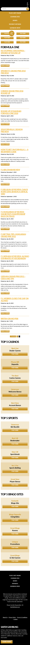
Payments (15, 583)
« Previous (13, 336)
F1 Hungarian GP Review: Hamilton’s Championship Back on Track (13, 214)
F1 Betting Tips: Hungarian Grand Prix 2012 (13, 235)
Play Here (15, 354)
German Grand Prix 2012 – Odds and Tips (13, 277)
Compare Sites (15, 17)
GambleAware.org (15, 607)
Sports (15, 20)
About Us (5, 617)
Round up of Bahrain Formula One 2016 (11, 112)
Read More (5, 65)
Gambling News (15, 28)
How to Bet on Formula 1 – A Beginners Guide (14, 151)
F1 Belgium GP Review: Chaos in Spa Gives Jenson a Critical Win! (14, 192)
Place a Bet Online (15, 13)
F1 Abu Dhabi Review (10, 170)
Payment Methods (15, 24)
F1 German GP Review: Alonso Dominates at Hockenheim (15, 257)
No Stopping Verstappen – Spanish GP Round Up (13, 52)
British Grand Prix (9, 319)
